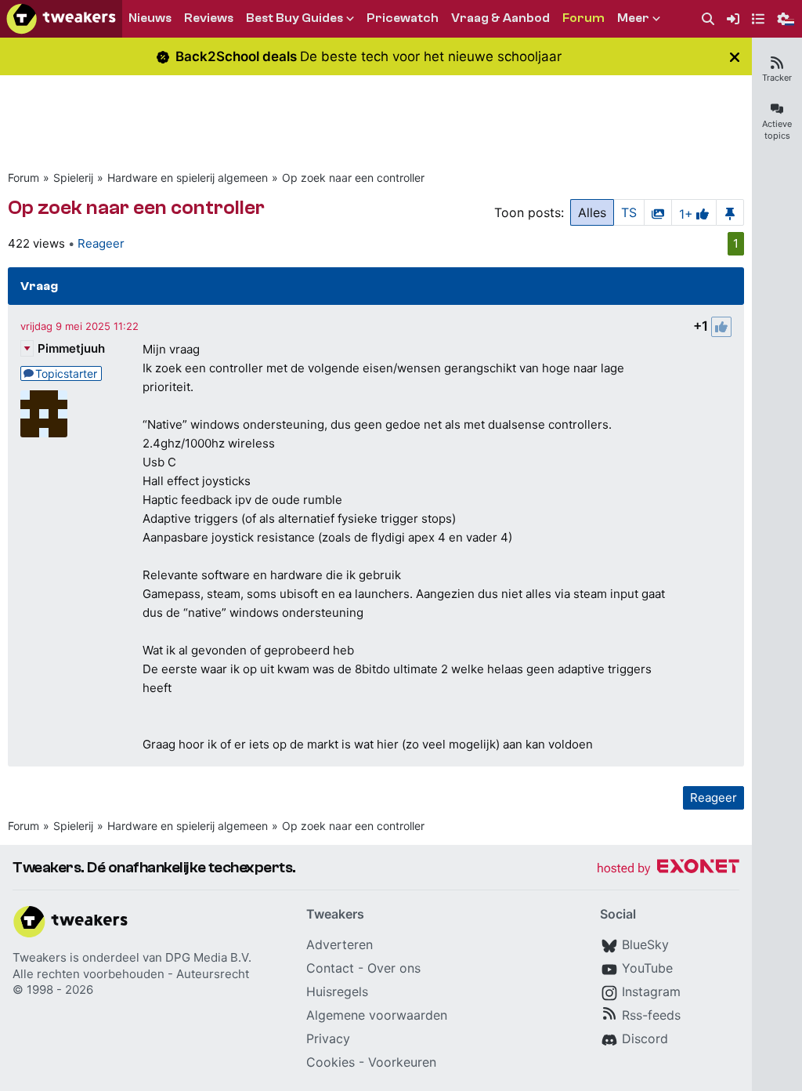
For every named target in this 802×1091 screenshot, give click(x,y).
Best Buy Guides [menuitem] (294, 18)
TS (629, 212)
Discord (645, 1038)
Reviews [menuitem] (208, 18)
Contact (330, 968)
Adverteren (339, 944)
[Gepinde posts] (730, 212)
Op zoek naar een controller (353, 177)
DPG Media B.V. (208, 957)
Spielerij (73, 177)
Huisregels (337, 991)
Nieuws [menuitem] (150, 18)
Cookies (330, 1062)
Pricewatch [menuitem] (403, 18)
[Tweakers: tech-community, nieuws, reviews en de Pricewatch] (61, 19)
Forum (23, 177)
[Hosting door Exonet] (668, 868)
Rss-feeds (651, 1015)
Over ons (394, 968)
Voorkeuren (402, 1062)
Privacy (328, 1038)
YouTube (647, 968)
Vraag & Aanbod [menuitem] (500, 18)
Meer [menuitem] (633, 18)
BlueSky (645, 944)
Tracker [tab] (777, 77)
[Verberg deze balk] (734, 57)
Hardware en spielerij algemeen (187, 177)
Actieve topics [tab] (777, 129)
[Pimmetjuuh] (43, 413)
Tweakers (40, 957)
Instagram (651, 991)
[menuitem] (708, 19)
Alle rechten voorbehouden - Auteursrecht (131, 973)
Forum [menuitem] (583, 18)
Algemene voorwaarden (376, 1015)
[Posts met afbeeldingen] (658, 212)
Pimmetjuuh (71, 348)
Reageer (101, 243)
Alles (592, 212)
